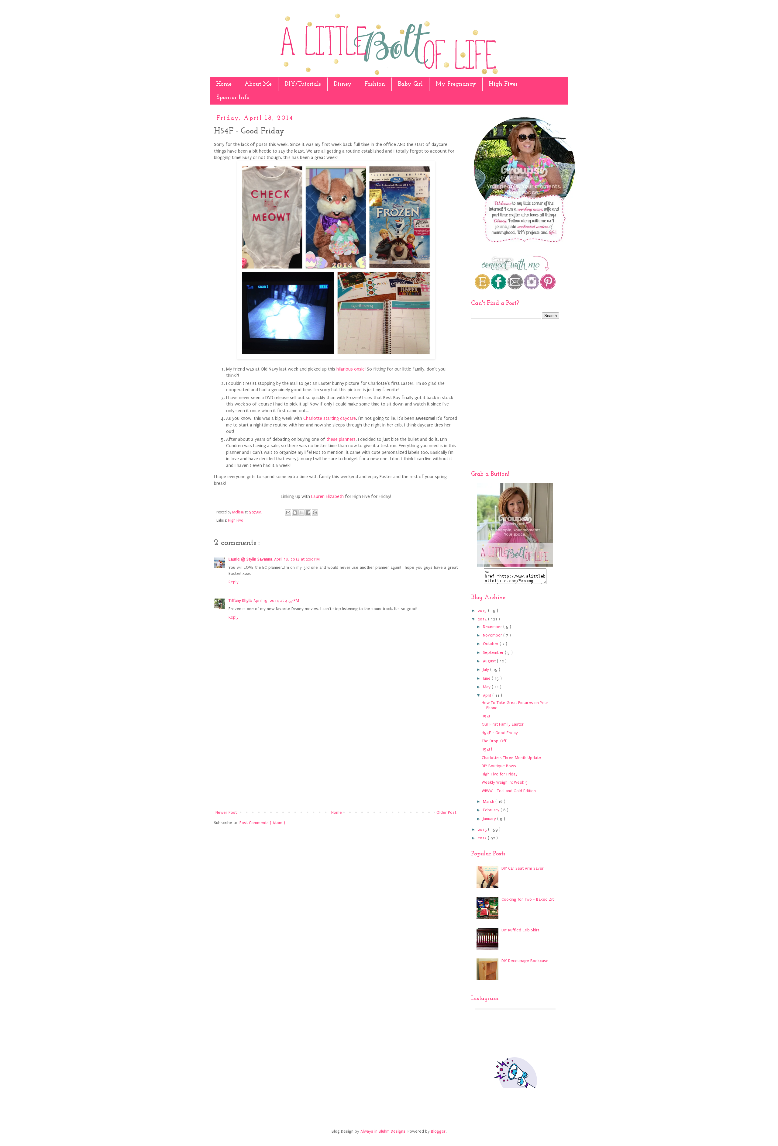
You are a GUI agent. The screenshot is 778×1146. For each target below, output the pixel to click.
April (487, 695)
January (490, 818)
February (492, 810)
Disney (343, 84)
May (487, 687)
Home (224, 84)
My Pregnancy (455, 84)
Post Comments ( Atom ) (262, 822)
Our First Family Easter (503, 724)
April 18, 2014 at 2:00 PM (297, 559)
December (493, 626)
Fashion (374, 84)
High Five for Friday (500, 774)
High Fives (503, 84)
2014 (483, 619)
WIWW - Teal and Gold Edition (509, 791)
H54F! (487, 749)
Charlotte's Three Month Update (511, 757)
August (490, 661)
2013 (483, 829)
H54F (486, 716)
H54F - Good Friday (500, 732)
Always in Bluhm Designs (382, 1131)
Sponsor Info (233, 98)
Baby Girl (410, 84)
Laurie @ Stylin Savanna (250, 559)
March (489, 801)
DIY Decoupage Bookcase (525, 960)
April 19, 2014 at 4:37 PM (276, 600)
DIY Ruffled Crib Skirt (520, 930)
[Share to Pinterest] (315, 512)
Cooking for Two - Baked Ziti (528, 899)
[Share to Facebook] (308, 512)
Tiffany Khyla (240, 600)
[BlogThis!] (295, 512)
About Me (258, 84)
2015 (483, 610)
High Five (235, 520)
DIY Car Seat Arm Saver (522, 868)
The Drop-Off (494, 741)
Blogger (438, 1131)
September (494, 652)
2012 (483, 838)
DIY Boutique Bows (499, 766)
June (487, 678)
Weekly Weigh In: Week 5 (505, 782)
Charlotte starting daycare (329, 418)
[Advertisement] (336, 758)
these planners (341, 439)
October (491, 643)
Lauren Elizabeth (327, 496)
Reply (234, 582)
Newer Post (226, 812)
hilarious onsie (350, 369)
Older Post (446, 812)
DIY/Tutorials (302, 84)
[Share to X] (301, 512)
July (486, 669)
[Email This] (288, 512)
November (493, 635)
